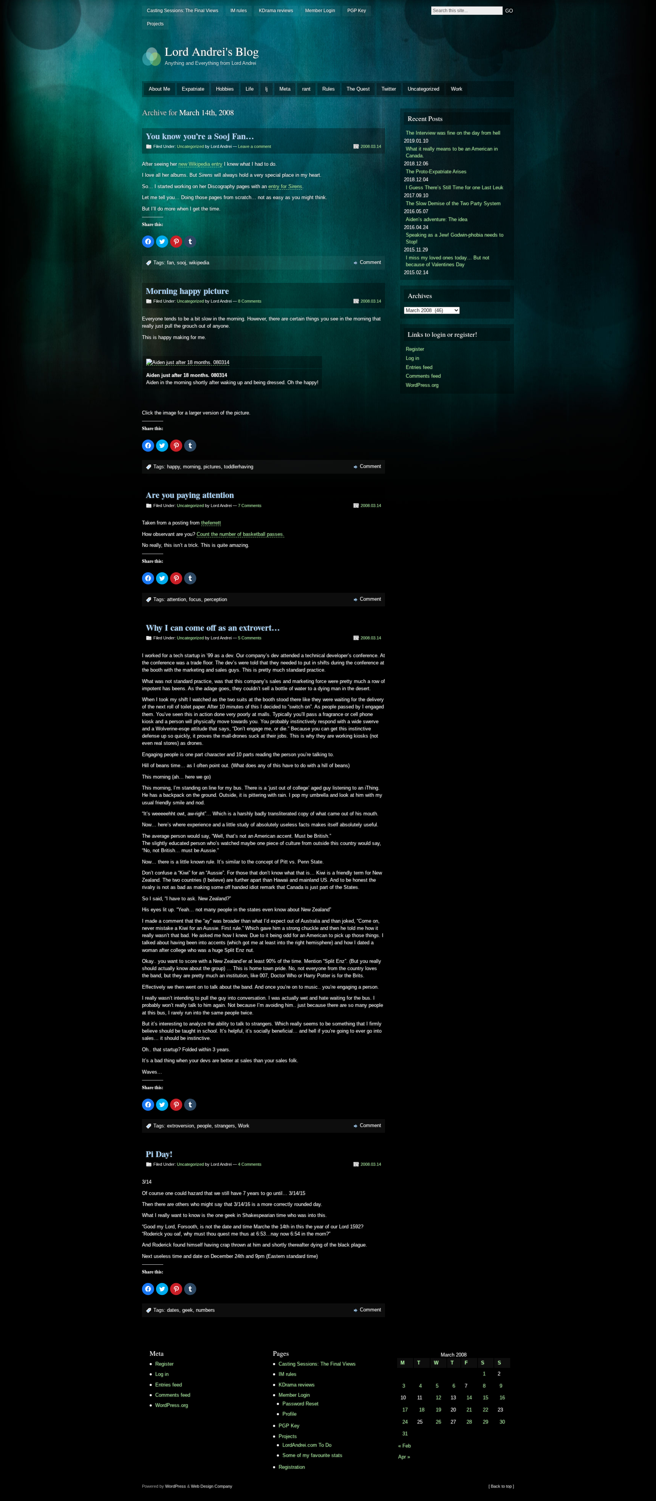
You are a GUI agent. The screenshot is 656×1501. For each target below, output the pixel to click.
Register (415, 349)
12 (438, 1398)
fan (170, 262)
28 (469, 1422)
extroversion (180, 1126)
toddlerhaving (238, 466)
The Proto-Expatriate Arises (436, 171)
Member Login (320, 10)
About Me (159, 89)
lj (266, 89)
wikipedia (199, 262)
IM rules (238, 10)
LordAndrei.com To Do (306, 1445)
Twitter (389, 89)
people (204, 1126)
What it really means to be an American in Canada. (452, 152)
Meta (284, 89)
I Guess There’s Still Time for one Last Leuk (454, 187)
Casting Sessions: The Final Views (182, 10)
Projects (155, 24)
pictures (212, 466)
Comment (370, 262)
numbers (205, 1310)
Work (456, 89)
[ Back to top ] (501, 1486)
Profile (289, 1414)
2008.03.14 (371, 146)
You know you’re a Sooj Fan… (200, 136)
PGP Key (356, 10)
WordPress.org (422, 385)
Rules (328, 89)
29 (485, 1422)
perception (215, 599)
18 (421, 1410)
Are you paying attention (190, 494)
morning (191, 466)
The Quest (358, 89)
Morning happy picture (187, 290)
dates (173, 1310)
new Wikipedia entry (200, 164)
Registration (292, 1467)
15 (485, 1398)
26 (438, 1422)
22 (485, 1410)
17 (405, 1410)
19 (438, 1410)
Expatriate (193, 89)
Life (250, 89)
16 (502, 1398)
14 (469, 1398)
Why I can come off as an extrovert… (213, 627)
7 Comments (250, 505)
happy (173, 466)
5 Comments (250, 638)
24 (405, 1422)
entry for (285, 186)
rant (306, 89)
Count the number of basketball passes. (240, 534)
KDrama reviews (276, 10)
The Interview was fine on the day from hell (453, 133)
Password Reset (300, 1404)
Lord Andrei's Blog (212, 51)
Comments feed (423, 376)
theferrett (211, 523)
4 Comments (250, 1164)
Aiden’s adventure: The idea (436, 219)
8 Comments (250, 301)
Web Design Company (211, 1486)
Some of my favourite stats (312, 1455)
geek (187, 1310)
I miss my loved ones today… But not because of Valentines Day (447, 261)
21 (469, 1410)
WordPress (175, 1486)
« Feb (404, 1446)
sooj (181, 262)
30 (502, 1422)
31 (405, 1434)
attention (176, 599)
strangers (224, 1126)
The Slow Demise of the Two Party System (453, 203)
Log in (412, 358)
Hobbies (225, 89)
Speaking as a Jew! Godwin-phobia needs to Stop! (454, 238)
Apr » (404, 1457)
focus (195, 599)
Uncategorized (423, 89)
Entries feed (419, 367)
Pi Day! (159, 1154)
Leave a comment (254, 146)
